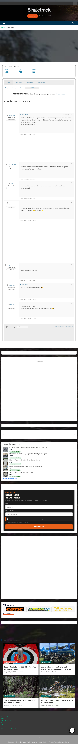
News (49, 695)
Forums (8, 82)
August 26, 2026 (46, 705)
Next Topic (68, 326)
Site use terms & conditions (10, 729)
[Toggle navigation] (3, 23)
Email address (9, 510)
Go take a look (60, 94)
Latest (34, 69)
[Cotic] (15, 609)
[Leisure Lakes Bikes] (39, 609)
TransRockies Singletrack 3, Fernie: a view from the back (19, 701)
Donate (3, 723)
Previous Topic (59, 326)
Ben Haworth (19, 672)
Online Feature (9, 695)
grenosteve (12, 203)
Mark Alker (55, 672)
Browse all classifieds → (10, 478)
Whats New (30, 82)
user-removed (12, 164)
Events (43, 695)
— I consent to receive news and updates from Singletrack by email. (29, 519)
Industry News (46, 662)
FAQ (2, 719)
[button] (72, 730)
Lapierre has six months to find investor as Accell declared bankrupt (56, 668)
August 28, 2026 (9, 672)
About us (4, 725)
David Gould (18, 705)
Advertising (4, 727)
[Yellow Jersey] (63, 609)
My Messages (41, 82)
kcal (12, 183)
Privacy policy (26, 522)
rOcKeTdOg (12, 115)
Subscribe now (39, 526)
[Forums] (5, 88)
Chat (20, 69)
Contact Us (4, 717)
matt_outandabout (12, 265)
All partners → (8, 613)
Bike (6, 69)
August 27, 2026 (9, 705)
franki (12, 304)
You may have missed (11, 640)
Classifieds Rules (6, 721)
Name (6, 503)
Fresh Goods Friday (11, 662)
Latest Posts (18, 82)
